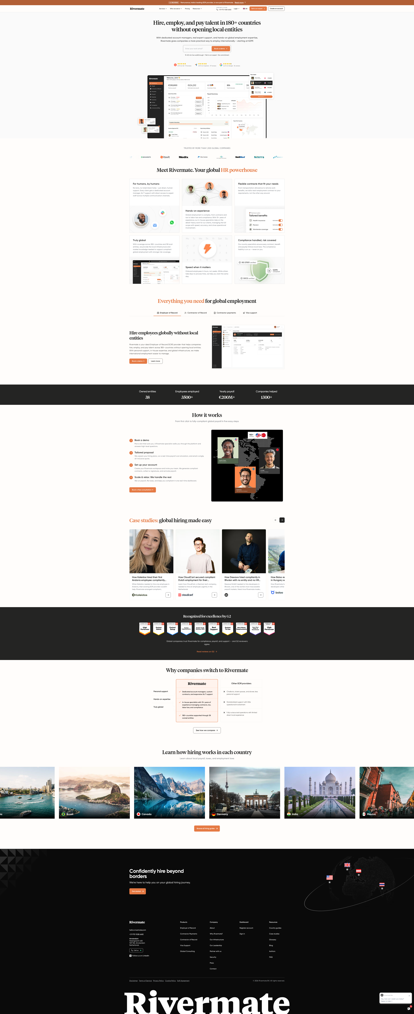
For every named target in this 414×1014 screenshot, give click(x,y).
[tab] (167, 313)
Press (212, 963)
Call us (136, 950)
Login (236, 8)
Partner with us (215, 951)
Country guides (275, 928)
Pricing (187, 8)
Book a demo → (138, 361)
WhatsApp (219, 7)
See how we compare (205, 730)
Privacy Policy (158, 981)
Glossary (272, 940)
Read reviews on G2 (205, 651)
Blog (271, 945)
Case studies (274, 934)
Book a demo (219, 49)
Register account (246, 928)
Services (162, 8)
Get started (136, 891)
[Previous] (275, 520)
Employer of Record (188, 928)
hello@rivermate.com (137, 930)
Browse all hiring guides (206, 828)
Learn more (155, 361)
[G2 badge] (144, 628)
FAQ (271, 957)
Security (213, 957)
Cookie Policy (170, 981)
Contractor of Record (188, 940)
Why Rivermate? (216, 934)
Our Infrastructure (217, 940)
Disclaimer (133, 981)
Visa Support (185, 945)
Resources (196, 8)
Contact (213, 969)
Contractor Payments (188, 934)
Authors (272, 951)
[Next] (282, 520)
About (212, 928)
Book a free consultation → (142, 490)
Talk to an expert (257, 8)
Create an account (276, 8)
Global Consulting (187, 951)
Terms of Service (145, 981)
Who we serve (175, 8)
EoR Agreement (183, 981)
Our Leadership (216, 945)
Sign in (242, 934)
